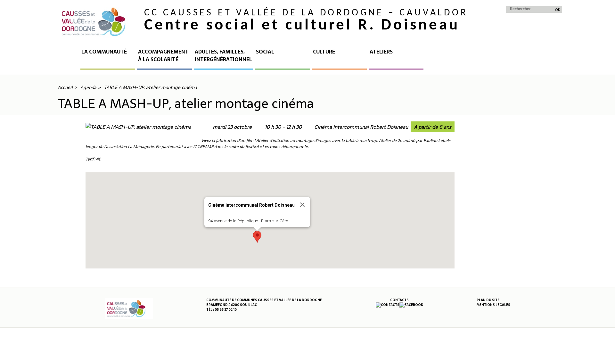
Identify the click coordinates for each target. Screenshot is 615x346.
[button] (257, 237)
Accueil (68, 59)
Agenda (88, 87)
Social (265, 52)
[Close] (302, 204)
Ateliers (381, 52)
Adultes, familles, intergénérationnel (223, 55)
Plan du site (488, 300)
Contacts (399, 300)
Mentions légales (493, 305)
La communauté (104, 52)
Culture (324, 52)
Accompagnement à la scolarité (163, 55)
